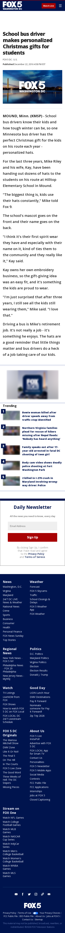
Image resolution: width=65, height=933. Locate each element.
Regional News (9, 651)
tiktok (42, 894)
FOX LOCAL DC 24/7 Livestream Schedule (12, 719)
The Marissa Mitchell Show (10, 741)
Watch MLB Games (9, 830)
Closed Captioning (40, 799)
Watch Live (48, 6)
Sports (6, 614)
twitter (29, 894)
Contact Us (36, 757)
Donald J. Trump (39, 674)
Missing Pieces (11, 787)
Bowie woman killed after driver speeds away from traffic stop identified (39, 416)
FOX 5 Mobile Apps (40, 770)
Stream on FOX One (11, 810)
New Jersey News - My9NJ (13, 677)
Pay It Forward (38, 701)
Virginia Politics (38, 662)
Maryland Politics (39, 658)
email (49, 894)
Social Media (37, 774)
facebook (22, 894)
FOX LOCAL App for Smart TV (39, 752)
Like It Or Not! (11, 751)
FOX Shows (9, 704)
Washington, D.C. (12, 586)
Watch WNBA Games (10, 867)
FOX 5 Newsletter (40, 766)
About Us (37, 731)
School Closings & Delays (40, 601)
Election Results (38, 670)
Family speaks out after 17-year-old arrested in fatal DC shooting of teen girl (41, 450)
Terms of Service (35, 557)
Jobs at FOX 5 (37, 795)
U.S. (15, 59)
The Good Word (12, 772)
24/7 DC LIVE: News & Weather (12, 601)
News (7, 582)
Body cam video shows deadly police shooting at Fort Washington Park (42, 466)
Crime (6, 610)
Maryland (8, 595)
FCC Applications (39, 787)
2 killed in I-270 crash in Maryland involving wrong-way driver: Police (40, 481)
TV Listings (9, 692)
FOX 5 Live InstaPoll (36, 737)
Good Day (37, 688)
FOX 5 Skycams (38, 590)
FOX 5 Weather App (38, 608)
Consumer (8, 623)
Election (34, 666)
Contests (35, 778)
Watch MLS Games (9, 874)
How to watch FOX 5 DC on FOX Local (13, 710)
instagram (36, 894)
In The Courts (10, 764)
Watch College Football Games (12, 823)
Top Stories (9, 640)
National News (11, 606)
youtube (16, 894)
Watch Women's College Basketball (13, 860)
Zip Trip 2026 (37, 715)
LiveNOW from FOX (11, 698)
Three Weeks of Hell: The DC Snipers (12, 779)
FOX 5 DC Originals (10, 733)
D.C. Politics (36, 653)
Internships (36, 791)
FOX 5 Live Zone (12, 768)
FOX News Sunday (13, 635)
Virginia (7, 590)
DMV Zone (9, 747)
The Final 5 (9, 755)
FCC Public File (38, 782)
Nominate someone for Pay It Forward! (39, 708)
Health (6, 627)
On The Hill (9, 760)
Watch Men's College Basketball (13, 852)
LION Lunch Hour (39, 692)
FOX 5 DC (7, 59)
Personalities (37, 762)
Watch (8, 688)
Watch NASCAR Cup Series (11, 838)
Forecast (35, 586)
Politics (35, 649)
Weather (36, 582)
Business (8, 619)
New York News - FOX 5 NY (12, 659)
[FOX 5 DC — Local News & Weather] (13, 5)
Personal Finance (12, 631)
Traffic (33, 595)
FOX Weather (37, 613)
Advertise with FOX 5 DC (40, 745)
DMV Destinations (40, 697)
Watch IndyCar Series (11, 845)
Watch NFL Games (13, 817)
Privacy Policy (36, 553)
